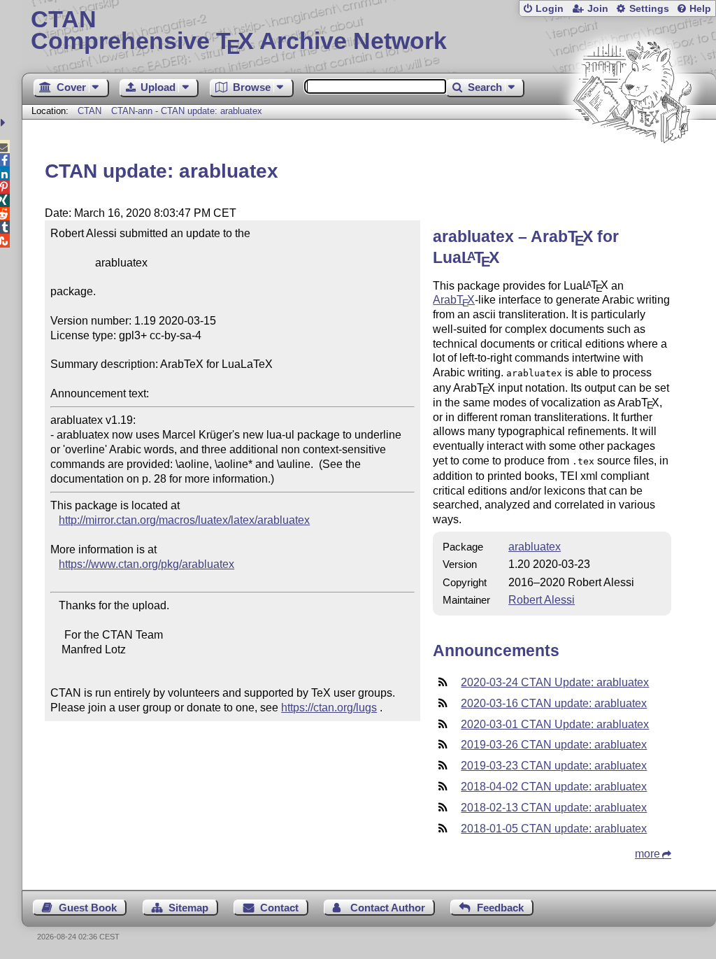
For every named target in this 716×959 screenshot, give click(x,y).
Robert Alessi (541, 600)
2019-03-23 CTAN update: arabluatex (554, 766)
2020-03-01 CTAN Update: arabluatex (555, 724)
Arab (454, 300)
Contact (279, 908)
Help (700, 8)
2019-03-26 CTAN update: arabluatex (554, 745)
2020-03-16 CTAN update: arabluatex (554, 703)
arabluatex (534, 547)
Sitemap (188, 908)
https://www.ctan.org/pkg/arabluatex (146, 564)
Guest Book (88, 908)
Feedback (500, 908)
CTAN (89, 111)
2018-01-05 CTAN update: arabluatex (554, 828)
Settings (649, 8)
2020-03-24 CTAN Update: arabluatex (555, 682)
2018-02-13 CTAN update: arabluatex (554, 808)
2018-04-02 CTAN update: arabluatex (554, 787)
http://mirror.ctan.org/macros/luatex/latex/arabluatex (184, 520)
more (647, 854)
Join (597, 8)
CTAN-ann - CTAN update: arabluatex (186, 111)
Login (550, 8)
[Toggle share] (4, 122)
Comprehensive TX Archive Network (239, 31)
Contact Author (387, 908)
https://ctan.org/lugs (329, 707)
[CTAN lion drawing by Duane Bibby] (632, 170)
